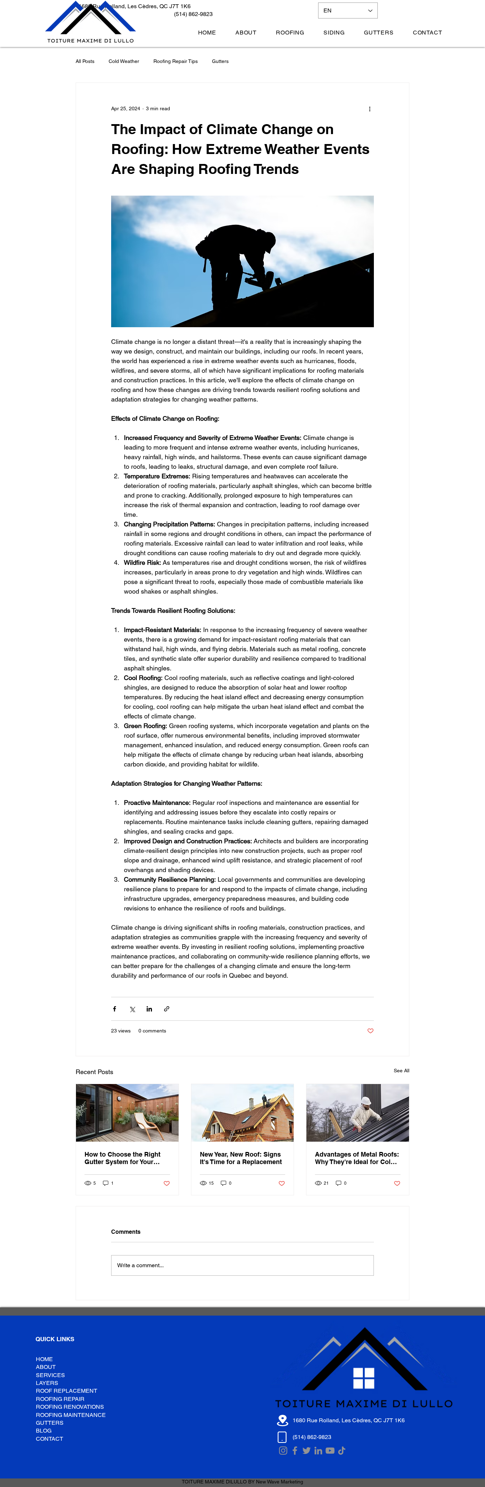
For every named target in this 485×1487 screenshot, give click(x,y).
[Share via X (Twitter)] (132, 1008)
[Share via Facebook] (114, 1008)
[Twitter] (306, 1450)
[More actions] (369, 108)
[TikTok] (341, 1450)
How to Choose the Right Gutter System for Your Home (122, 1158)
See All (401, 1070)
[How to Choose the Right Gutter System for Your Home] (127, 1113)
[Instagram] (283, 1450)
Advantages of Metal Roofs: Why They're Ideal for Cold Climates (357, 1158)
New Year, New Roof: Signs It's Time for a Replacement (241, 1158)
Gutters (220, 61)
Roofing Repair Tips (175, 61)
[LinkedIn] (318, 1450)
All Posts (85, 61)
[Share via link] (166, 1008)
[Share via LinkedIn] (149, 1008)
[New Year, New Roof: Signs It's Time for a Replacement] (242, 1113)
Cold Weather (124, 61)
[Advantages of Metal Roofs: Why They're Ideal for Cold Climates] (357, 1113)
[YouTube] (330, 1450)
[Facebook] (294, 1450)
